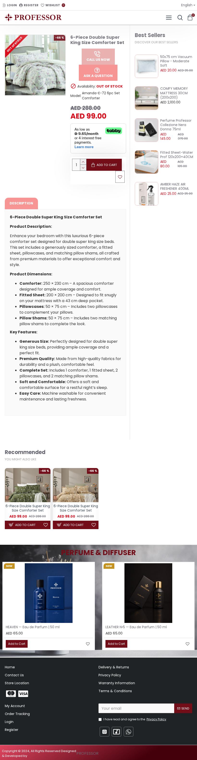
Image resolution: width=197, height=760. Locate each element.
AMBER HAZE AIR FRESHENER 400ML (174, 186)
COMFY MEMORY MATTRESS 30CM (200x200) (174, 93)
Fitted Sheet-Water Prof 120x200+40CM (176, 154)
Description (21, 203)
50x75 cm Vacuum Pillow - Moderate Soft (176, 61)
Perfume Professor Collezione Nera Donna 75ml (175, 125)
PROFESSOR (87, 753)
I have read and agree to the (134, 719)
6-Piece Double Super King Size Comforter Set (28, 508)
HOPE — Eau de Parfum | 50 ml (130, 627)
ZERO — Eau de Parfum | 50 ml (31, 627)
